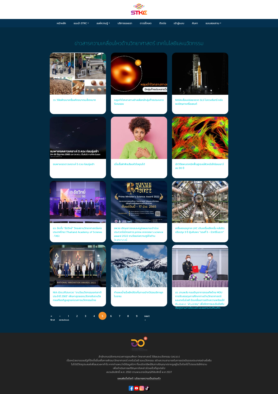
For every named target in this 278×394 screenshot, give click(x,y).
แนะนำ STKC (80, 23)
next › (146, 317)
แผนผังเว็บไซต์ (125, 378)
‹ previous (61, 317)
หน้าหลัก (61, 23)
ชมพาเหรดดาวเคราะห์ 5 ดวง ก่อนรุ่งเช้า (73, 164)
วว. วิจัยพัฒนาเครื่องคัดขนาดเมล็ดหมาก (74, 100)
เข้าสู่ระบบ (179, 23)
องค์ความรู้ (102, 23)
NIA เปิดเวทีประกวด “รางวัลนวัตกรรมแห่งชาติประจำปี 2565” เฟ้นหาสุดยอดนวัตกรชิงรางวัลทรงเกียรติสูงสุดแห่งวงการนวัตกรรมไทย (77, 296)
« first (53, 317)
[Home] (139, 9)
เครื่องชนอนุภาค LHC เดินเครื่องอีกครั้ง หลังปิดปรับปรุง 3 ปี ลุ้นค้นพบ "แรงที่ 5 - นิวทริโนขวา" (200, 230)
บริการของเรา (125, 23)
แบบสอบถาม (212, 23)
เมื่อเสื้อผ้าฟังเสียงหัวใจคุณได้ (129, 164)
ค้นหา (195, 23)
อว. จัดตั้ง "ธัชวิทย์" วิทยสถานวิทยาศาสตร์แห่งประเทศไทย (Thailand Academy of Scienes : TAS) (77, 232)
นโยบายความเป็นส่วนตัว (148, 378)
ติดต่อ (162, 23)
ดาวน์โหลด (146, 23)
